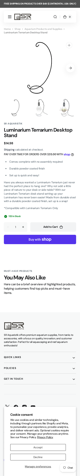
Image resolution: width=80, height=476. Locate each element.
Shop (17, 29)
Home (7, 29)
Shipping (9, 149)
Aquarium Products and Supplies (43, 29)
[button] (9, 16)
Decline (38, 457)
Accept (38, 447)
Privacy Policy (45, 437)
